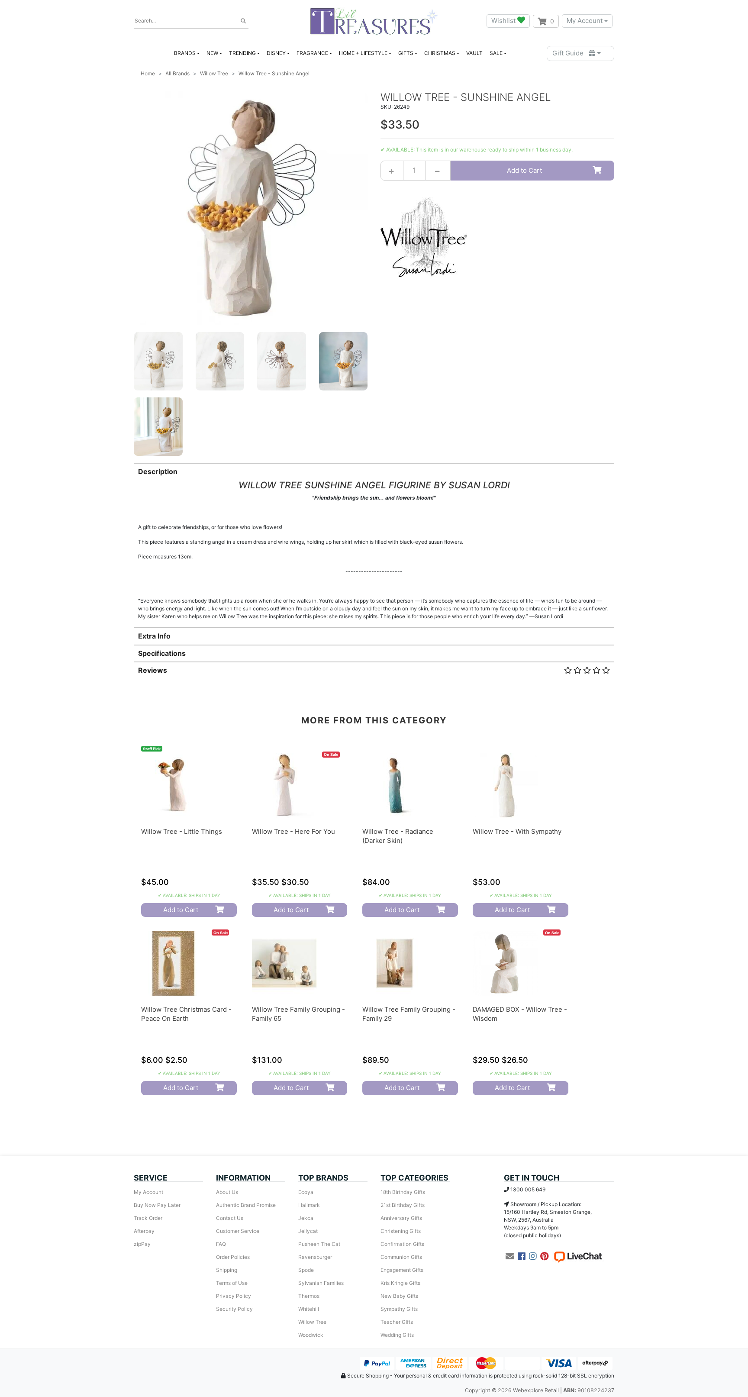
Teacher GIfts (396, 1322)
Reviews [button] (152, 670)
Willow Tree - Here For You (293, 831)
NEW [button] (212, 53)
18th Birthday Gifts (402, 1192)
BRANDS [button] (185, 53)
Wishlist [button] (504, 20)
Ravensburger (315, 1257)
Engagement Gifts (401, 1270)
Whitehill (308, 1309)
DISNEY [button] (276, 53)
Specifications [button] (162, 653)
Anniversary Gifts (401, 1218)
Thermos (308, 1296)
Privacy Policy (233, 1296)
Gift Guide (570, 53)
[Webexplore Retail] (374, 21)
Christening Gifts (400, 1231)
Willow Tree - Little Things (181, 831)
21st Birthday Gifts (402, 1205)
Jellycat (308, 1231)
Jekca (305, 1218)
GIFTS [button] (405, 53)
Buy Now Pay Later (157, 1205)
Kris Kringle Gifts (400, 1283)
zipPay (142, 1244)
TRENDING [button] (242, 53)
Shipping (226, 1270)
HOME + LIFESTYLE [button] (363, 53)
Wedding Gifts (397, 1335)
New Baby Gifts (399, 1296)
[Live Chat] (578, 1256)
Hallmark (309, 1205)
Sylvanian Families (321, 1283)
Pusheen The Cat (319, 1244)
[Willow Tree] (423, 236)
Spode (306, 1270)
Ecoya (305, 1192)
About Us (227, 1192)
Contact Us (229, 1218)
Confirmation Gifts (402, 1244)
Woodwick (310, 1335)
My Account (585, 20)
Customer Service (237, 1231)
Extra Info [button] (154, 636)
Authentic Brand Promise (246, 1205)
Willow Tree (312, 1322)
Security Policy (234, 1309)
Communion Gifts (401, 1257)
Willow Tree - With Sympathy (517, 831)
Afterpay (144, 1231)
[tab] (374, 542)
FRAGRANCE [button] (312, 53)
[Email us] (510, 1256)
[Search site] (243, 21)
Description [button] (157, 471)
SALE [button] (496, 53)
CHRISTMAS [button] (439, 53)
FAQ (221, 1244)
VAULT (474, 53)
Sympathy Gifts (399, 1309)
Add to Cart (524, 170)
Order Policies (233, 1257)
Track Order (148, 1218)
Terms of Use (232, 1283)
